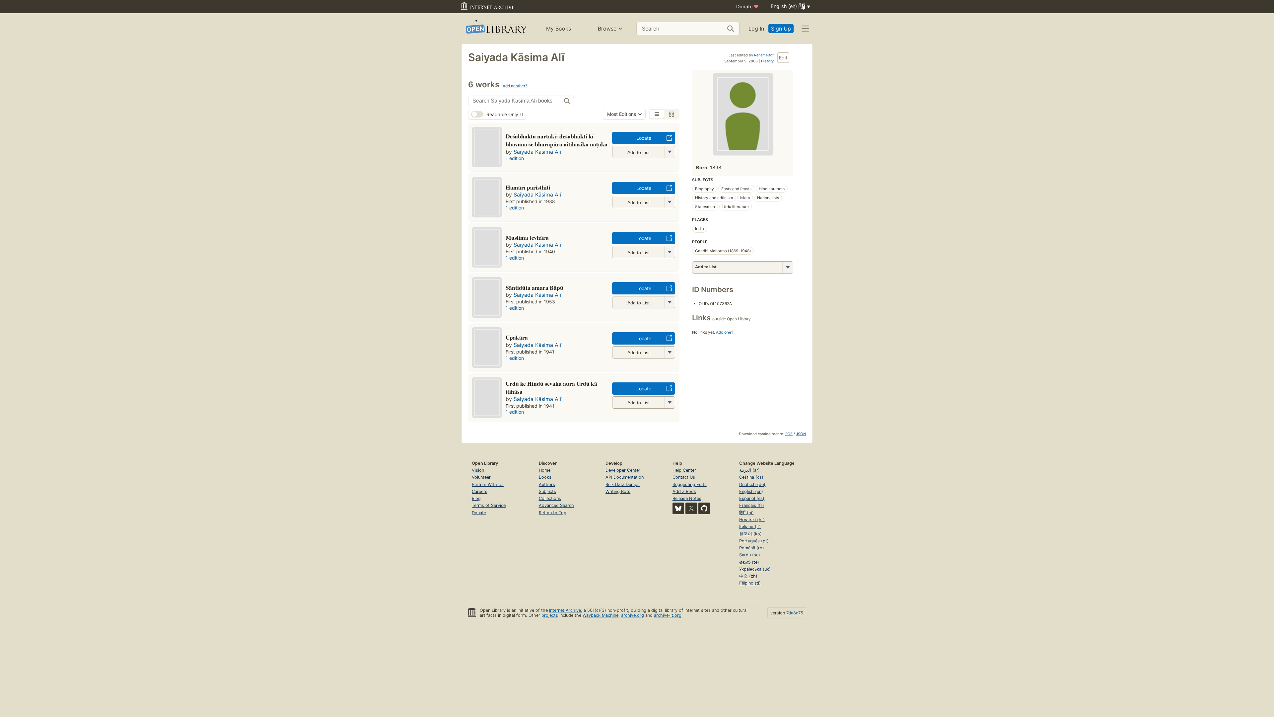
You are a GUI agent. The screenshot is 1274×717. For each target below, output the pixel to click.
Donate (747, 6)
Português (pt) (754, 540)
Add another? (515, 85)
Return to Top (552, 512)
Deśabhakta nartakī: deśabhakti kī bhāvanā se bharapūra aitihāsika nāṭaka (556, 140)
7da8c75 (794, 612)
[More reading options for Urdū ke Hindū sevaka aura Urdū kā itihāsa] (669, 402)
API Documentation (624, 477)
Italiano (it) (750, 526)
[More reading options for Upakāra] (669, 352)
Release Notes (686, 498)
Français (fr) (751, 505)
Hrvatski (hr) (752, 519)
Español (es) (751, 498)
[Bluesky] (678, 508)
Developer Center (622, 470)
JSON (801, 434)
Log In (756, 28)
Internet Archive (565, 610)
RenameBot (764, 55)
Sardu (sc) (749, 554)
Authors (547, 484)
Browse (607, 28)
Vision (478, 470)
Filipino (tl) (750, 583)
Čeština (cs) (751, 477)
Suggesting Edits (689, 484)
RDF (789, 434)
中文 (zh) (748, 576)
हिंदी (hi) (746, 512)
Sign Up (781, 28)
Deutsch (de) (752, 484)
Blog (476, 498)
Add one (723, 332)
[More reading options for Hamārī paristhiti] (669, 202)
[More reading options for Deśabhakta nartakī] (669, 152)
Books (545, 477)
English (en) (751, 491)
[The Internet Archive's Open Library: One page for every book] (496, 28)
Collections (550, 498)
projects (549, 615)
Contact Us (683, 477)
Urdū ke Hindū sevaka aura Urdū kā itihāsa (551, 387)
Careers (479, 491)
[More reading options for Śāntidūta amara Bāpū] (669, 302)
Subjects (547, 491)
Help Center (684, 470)
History (767, 61)
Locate (643, 138)
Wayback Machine (600, 615)
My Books (558, 28)
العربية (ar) (749, 470)
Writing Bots (617, 491)
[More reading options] (787, 267)
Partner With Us (488, 484)
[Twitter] (691, 508)
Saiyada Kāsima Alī (537, 151)
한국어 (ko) (750, 533)
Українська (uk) (755, 569)
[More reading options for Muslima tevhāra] (669, 252)
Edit (783, 57)
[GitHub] (704, 508)
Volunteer (481, 477)
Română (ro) (751, 547)
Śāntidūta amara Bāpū (534, 287)
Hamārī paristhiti (528, 187)
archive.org (632, 615)
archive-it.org (667, 615)
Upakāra (517, 337)
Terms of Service (489, 505)
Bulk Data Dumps (622, 484)
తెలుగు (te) (749, 562)
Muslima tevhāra (527, 237)
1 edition (515, 158)
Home (544, 470)
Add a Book (684, 491)
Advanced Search (556, 505)
